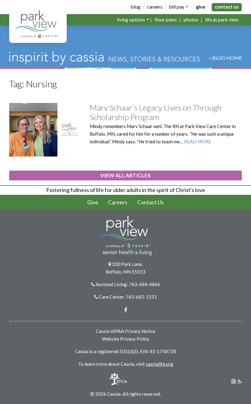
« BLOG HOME (225, 58)
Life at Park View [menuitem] (221, 19)
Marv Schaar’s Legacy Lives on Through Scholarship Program (156, 112)
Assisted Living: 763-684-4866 (128, 284)
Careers (155, 6)
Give (200, 6)
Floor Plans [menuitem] (166, 19)
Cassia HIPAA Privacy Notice (125, 331)
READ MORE (197, 141)
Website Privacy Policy (125, 339)
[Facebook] (125, 310)
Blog (135, 6)
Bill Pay (176, 6)
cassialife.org (159, 364)
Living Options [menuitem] (131, 19)
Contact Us (227, 6)
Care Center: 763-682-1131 (128, 297)
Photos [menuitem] (191, 19)
